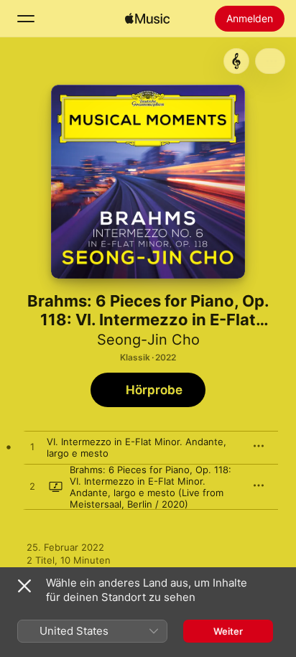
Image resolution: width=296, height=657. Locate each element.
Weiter (228, 631)
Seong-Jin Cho (148, 339)
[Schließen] (24, 585)
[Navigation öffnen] (26, 18)
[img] (147, 18)
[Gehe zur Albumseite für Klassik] (236, 61)
